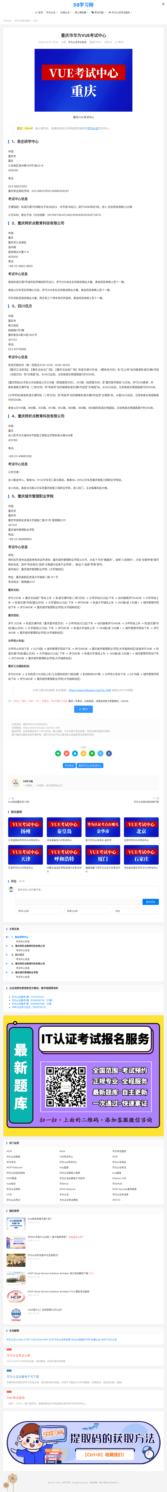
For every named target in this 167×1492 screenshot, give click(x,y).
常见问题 (97, 12)
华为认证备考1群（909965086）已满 (31, 1003)
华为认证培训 (119, 1162)
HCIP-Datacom (14, 1167)
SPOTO (116, 1199)
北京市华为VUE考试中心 (136, 840)
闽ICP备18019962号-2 (109, 1482)
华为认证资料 (13, 1189)
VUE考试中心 (66, 1156)
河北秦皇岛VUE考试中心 (59, 840)
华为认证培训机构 (16, 1172)
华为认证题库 (13, 1156)
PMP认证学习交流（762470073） (29, 1007)
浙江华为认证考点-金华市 (98, 840)
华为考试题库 (119, 1151)
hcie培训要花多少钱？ (19, 801)
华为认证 (50, 12)
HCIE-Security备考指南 (124, 1189)
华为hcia (64, 1183)
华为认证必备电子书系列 (72, 1178)
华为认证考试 (119, 1167)
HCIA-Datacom (68, 1189)
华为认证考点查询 (22, 21)
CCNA (19, 1339)
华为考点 (69, 765)
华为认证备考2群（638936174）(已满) (32, 1000)
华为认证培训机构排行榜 (146, 801)
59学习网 (83, 5)
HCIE (115, 1156)
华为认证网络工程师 (70, 1172)
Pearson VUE (119, 1178)
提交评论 (150, 901)
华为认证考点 (13, 1199)
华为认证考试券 (120, 1194)
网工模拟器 (80, 12)
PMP (87, 1339)
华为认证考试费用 (69, 1199)
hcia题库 (116, 1172)
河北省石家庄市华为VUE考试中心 (141, 867)
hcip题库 (64, 1167)
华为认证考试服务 (119, 12)
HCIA (62, 1151)
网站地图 (94, 1482)
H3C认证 (112, 1339)
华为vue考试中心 (68, 1162)
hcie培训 (11, 1183)
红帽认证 (65, 12)
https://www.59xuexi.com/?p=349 (90, 690)
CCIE (9, 1194)
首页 (39, 12)
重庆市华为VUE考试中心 (83, 35)
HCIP (9, 1151)
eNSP (104, 1339)
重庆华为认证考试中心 (90, 765)
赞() (119, 42)
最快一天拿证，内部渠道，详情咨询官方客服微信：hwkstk (98, 701)
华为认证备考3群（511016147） (29, 996)
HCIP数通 (11, 1178)
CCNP (26, 1339)
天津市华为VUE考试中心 (20, 867)
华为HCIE (117, 1183)
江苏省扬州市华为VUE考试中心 (24, 840)
